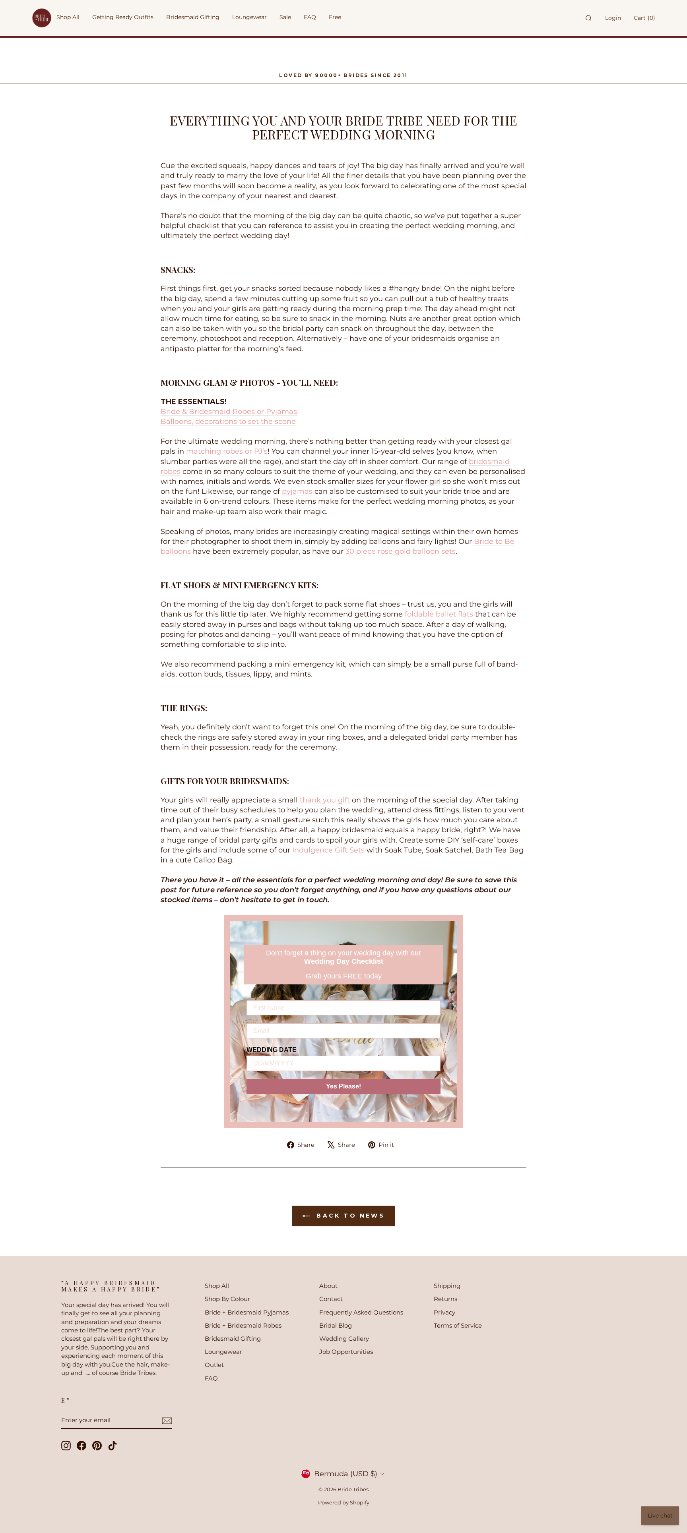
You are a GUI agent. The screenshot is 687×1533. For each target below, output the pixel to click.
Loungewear (223, 1351)
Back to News (349, 1215)
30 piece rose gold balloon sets (400, 551)
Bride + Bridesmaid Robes (243, 1325)
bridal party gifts (248, 840)
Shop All (217, 1285)
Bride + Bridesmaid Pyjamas (247, 1312)
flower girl (423, 481)
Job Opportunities (346, 1351)
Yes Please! (343, 1086)
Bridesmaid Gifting (233, 1338)
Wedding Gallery (344, 1338)
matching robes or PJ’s (227, 451)
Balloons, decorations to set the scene (228, 421)
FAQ (211, 1378)
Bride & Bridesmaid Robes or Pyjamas (229, 411)
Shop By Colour (227, 1299)
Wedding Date (271, 1049)
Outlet (214, 1365)
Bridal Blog (335, 1325)
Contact (331, 1299)
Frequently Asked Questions (361, 1312)
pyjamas (297, 491)
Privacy (444, 1312)
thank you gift (325, 800)
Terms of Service (458, 1325)
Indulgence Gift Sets (328, 850)
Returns (445, 1299)
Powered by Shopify (343, 1503)
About (328, 1285)
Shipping (447, 1285)
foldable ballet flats (439, 614)
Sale (285, 17)
